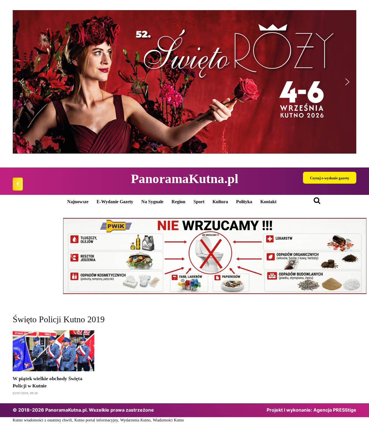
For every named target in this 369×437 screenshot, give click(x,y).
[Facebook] (18, 184)
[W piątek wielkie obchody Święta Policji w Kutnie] (53, 350)
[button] (184, 81)
